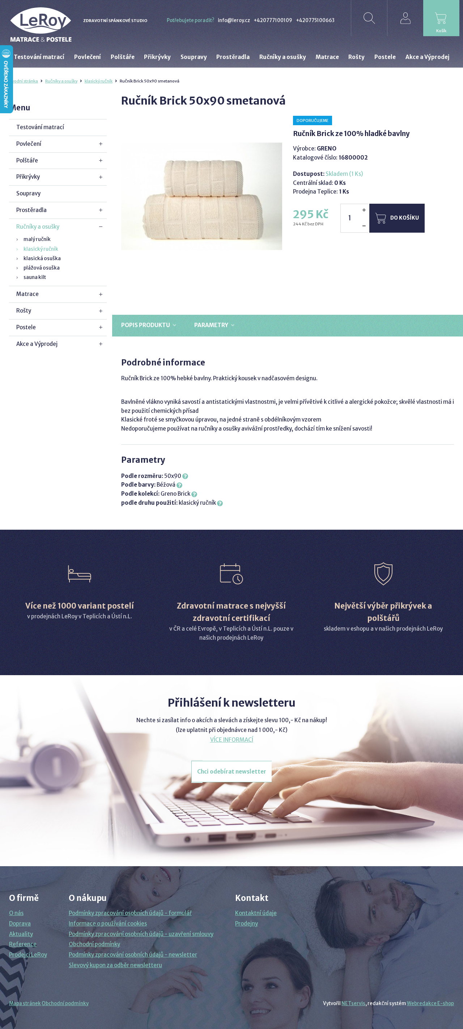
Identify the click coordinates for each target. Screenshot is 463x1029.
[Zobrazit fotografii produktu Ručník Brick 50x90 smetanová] (201, 196)
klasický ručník (98, 81)
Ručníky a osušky (61, 81)
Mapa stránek (25, 1003)
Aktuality (21, 934)
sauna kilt (35, 277)
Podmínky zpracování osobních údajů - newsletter (133, 954)
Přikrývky (28, 176)
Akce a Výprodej (37, 343)
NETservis (353, 1003)
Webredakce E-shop (430, 1003)
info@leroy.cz (234, 20)
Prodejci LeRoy (28, 954)
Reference (23, 944)
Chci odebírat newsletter (231, 771)
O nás (16, 913)
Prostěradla (31, 210)
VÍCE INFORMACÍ (231, 739)
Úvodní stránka (23, 81)
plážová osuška (42, 268)
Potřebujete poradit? (190, 20)
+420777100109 (273, 20)
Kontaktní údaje (256, 913)
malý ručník (37, 239)
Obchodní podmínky (94, 944)
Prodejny (246, 923)
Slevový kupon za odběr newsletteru (115, 965)
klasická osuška (42, 258)
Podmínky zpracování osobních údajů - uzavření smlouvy (141, 934)
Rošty (23, 310)
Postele (26, 327)
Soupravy (28, 193)
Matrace (27, 294)
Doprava (20, 923)
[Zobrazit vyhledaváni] (369, 18)
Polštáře (27, 160)
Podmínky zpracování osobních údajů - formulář (130, 913)
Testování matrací (40, 127)
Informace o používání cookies (108, 923)
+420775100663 (315, 20)
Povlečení (28, 143)
